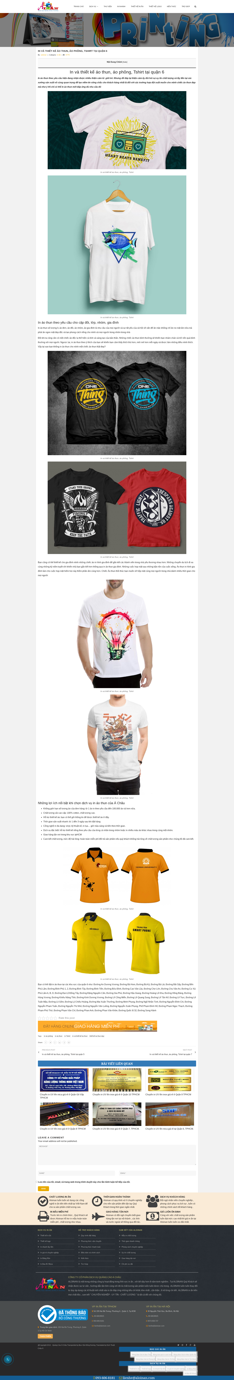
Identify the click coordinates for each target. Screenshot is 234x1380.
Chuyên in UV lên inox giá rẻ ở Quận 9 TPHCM (168, 1094)
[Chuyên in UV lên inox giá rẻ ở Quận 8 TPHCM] (64, 1114)
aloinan (44, 55)
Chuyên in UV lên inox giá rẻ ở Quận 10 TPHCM (116, 1094)
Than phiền (45, 1336)
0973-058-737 (153, 1321)
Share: (40, 1042)
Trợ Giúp (84, 1264)
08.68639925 (99, 1316)
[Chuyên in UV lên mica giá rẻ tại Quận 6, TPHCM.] (169, 1114)
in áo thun (58, 1036)
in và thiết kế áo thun (79, 1036)
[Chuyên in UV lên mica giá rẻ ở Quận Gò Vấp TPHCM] (64, 1080)
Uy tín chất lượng (129, 1253)
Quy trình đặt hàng (88, 1236)
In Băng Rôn (45, 1258)
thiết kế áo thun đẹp (97, 1036)
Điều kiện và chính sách (90, 1253)
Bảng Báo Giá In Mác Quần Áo (185, 1355)
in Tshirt (67, 1036)
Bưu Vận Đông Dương (86, 1345)
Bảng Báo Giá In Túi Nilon (186, 1359)
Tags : (40, 1036)
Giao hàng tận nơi (129, 1258)
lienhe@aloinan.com (102, 1326)
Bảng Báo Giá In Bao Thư (141, 1355)
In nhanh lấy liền (46, 1247)
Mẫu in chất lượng (129, 1236)
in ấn (59, 55)
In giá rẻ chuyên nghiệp (49, 1253)
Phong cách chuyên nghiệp (132, 1247)
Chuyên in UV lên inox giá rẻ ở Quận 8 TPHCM (63, 1129)
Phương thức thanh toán (90, 1247)
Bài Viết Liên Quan (117, 1064)
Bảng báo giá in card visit (162, 1355)
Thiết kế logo (45, 1241)
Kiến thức (85, 1258)
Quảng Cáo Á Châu (59, 1345)
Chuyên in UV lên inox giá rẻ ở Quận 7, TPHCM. (116, 1129)
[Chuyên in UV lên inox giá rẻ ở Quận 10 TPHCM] (117, 1080)
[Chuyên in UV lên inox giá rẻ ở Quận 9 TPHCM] (169, 1080)
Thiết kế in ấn (45, 1236)
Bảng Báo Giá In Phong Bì (145, 1359)
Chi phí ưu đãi (127, 1264)
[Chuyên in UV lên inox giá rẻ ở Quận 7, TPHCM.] (117, 1114)
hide (125, 62)
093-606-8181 (98, 1321)
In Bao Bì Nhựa (46, 1264)
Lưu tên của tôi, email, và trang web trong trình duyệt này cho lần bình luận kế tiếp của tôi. (84, 1182)
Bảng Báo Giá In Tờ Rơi (166, 1359)
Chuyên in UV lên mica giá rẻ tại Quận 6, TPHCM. (169, 1129)
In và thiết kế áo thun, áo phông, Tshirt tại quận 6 (72, 51)
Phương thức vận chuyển (91, 1241)
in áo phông (48, 1036)
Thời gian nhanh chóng (131, 1241)
